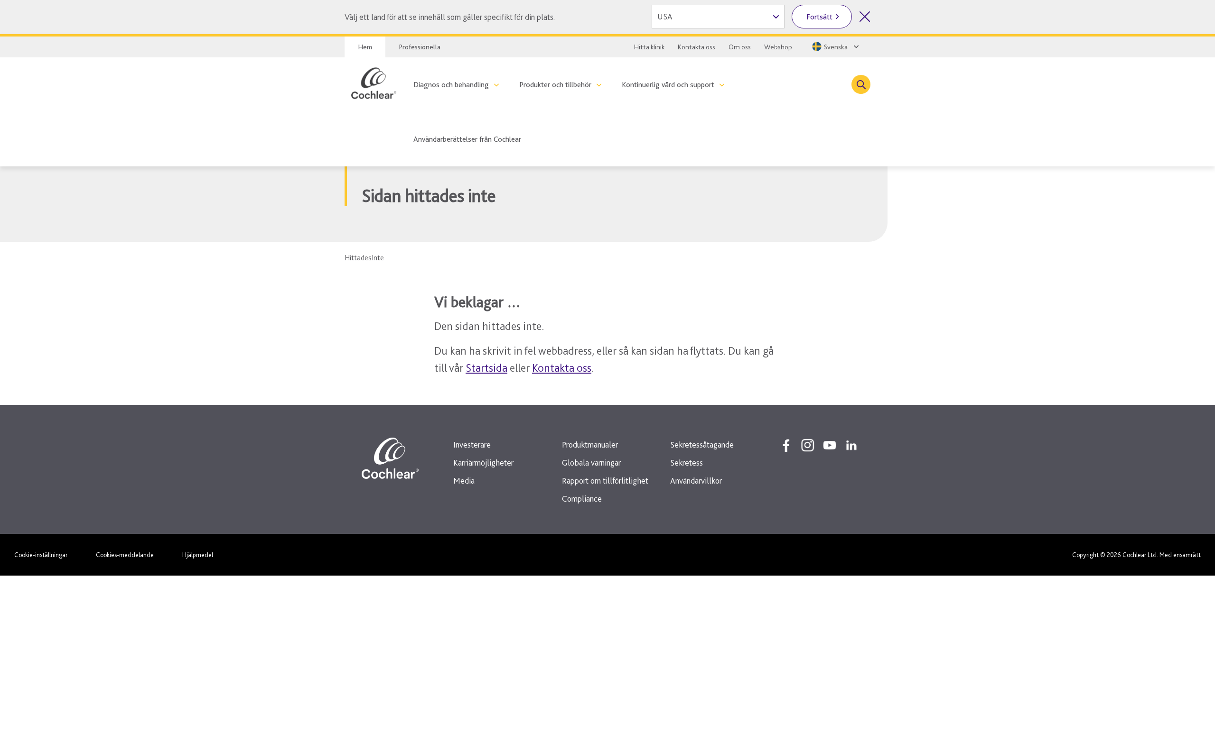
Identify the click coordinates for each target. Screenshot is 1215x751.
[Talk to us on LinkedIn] (851, 445)
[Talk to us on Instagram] (808, 445)
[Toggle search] (860, 84)
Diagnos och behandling (451, 84)
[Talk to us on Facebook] (786, 445)
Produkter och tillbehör (555, 84)
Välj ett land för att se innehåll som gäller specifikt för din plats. (450, 17)
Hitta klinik (649, 47)
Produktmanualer (590, 444)
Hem (365, 47)
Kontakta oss (696, 47)
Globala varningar (591, 462)
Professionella (419, 47)
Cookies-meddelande (125, 555)
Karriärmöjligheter (483, 462)
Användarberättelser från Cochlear (467, 139)
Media (464, 480)
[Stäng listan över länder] (864, 16)
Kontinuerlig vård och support (668, 84)
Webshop (778, 47)
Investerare (472, 444)
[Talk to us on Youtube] (829, 445)
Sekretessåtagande (702, 444)
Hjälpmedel (197, 555)
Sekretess (686, 462)
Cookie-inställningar (40, 555)
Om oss (740, 47)
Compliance (582, 499)
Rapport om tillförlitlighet (605, 480)
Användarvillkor (696, 480)
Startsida (486, 368)
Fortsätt (819, 16)
